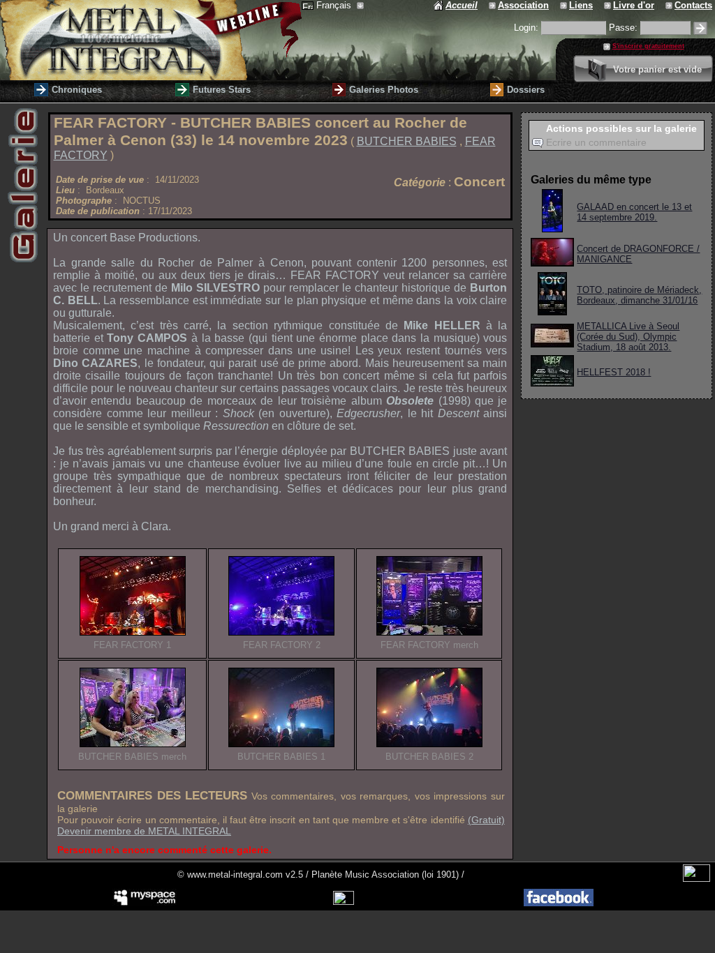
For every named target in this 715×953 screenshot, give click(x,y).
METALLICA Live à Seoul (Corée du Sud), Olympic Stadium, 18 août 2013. (628, 336)
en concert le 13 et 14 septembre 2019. (634, 212)
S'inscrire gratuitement (648, 46)
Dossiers (526, 89)
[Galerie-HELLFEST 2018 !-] (552, 383)
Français (335, 5)
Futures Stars (222, 89)
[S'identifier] (700, 28)
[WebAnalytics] (696, 878)
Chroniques (77, 89)
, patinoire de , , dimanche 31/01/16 (639, 295)
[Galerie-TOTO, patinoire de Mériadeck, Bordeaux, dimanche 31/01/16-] (552, 311)
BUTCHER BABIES (407, 141)
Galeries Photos (383, 89)
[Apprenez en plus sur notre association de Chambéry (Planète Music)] (493, 5)
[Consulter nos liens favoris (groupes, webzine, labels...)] (564, 5)
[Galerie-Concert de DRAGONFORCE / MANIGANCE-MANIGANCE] (552, 263)
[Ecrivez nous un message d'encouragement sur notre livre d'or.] (608, 5)
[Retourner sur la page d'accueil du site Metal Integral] (151, 40)
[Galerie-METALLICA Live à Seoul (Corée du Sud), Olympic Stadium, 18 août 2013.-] (552, 344)
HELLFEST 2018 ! (614, 372)
